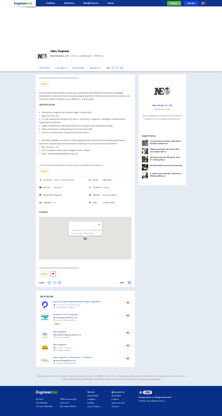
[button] (85, 238)
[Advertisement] (111, 28)
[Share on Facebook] (112, 68)
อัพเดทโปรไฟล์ (78, 68)
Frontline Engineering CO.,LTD (68, 335)
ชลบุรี (152, 379)
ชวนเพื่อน (90, 403)
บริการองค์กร (116, 396)
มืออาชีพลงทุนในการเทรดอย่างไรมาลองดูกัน (166, 165)
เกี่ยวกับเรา (40, 399)
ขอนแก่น (158, 379)
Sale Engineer (59, 331)
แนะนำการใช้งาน (93, 406)
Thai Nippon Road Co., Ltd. (67, 317)
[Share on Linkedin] (121, 68)
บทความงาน (64, 403)
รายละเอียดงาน (61, 68)
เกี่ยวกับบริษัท (44, 68)
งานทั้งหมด (50, 3)
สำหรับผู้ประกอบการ (90, 3)
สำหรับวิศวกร (69, 3)
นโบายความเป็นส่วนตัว (44, 406)
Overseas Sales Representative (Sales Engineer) (76, 301)
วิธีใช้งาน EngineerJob (68, 399)
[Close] (99, 224)
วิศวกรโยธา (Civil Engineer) (65, 314)
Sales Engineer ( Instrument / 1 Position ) (73, 357)
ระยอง (148, 379)
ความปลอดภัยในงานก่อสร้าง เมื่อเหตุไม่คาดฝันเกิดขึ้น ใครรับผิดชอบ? (165, 142)
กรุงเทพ (143, 379)
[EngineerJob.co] (18, 3)
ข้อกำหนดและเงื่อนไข (68, 406)
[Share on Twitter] (117, 68)
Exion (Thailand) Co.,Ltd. (66, 360)
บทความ (110, 3)
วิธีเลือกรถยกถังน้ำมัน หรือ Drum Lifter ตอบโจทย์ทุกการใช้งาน (164, 150)
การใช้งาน (115, 399)
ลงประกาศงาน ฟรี (118, 403)
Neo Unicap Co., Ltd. (59, 56)
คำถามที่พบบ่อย (41, 403)
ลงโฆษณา (115, 406)
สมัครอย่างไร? (95, 68)
